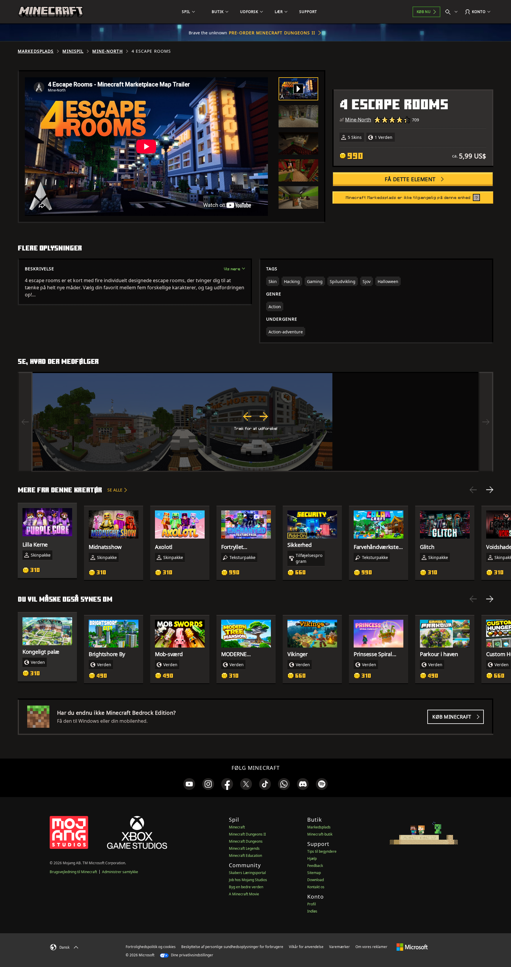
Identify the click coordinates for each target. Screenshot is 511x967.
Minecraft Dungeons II (247, 834)
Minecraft (237, 827)
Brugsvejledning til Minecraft (73, 872)
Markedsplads (36, 51)
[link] (189, 784)
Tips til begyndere (322, 851)
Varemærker (339, 946)
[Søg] (452, 11)
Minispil (72, 51)
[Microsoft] (412, 946)
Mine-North (107, 51)
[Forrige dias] (473, 489)
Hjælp (312, 858)
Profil (311, 904)
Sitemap (314, 872)
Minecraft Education (245, 855)
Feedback (315, 865)
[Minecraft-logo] (50, 11)
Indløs (312, 911)
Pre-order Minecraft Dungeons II (272, 33)
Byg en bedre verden (246, 886)
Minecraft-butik (319, 834)
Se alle (114, 490)
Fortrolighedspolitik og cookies (151, 946)
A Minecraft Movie (244, 894)
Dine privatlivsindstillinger (191, 955)
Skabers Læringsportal (247, 872)
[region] (255, 422)
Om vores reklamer (371, 946)
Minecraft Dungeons (246, 841)
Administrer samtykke (120, 872)
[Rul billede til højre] (485, 422)
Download (315, 879)
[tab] (298, 88)
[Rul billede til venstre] (25, 422)
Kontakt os (315, 886)
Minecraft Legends (244, 848)
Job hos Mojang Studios (248, 879)
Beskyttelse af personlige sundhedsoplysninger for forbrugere (232, 946)
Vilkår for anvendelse (306, 946)
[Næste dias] (489, 489)
